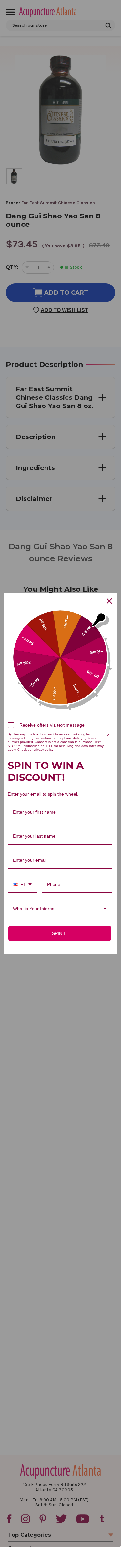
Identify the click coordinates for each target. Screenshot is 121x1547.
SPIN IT (60, 933)
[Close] (109, 601)
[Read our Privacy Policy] (108, 735)
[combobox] (22, 885)
